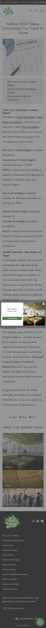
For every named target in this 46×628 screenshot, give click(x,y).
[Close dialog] (43, 304)
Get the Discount (12, 318)
